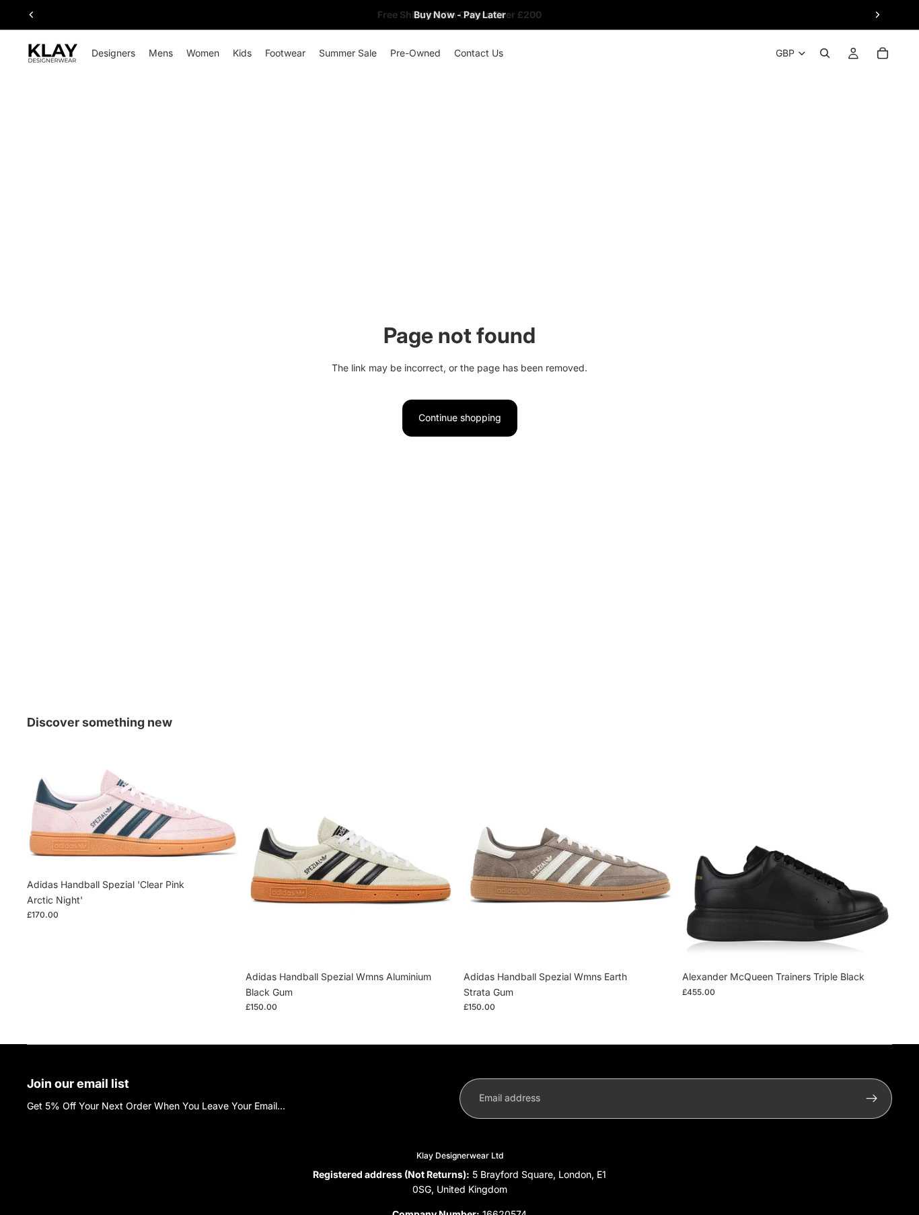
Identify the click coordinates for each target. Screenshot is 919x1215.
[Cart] (882, 53)
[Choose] (217, 851)
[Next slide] (877, 15)
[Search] (825, 53)
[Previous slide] (31, 15)
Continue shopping (459, 417)
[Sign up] (872, 1098)
